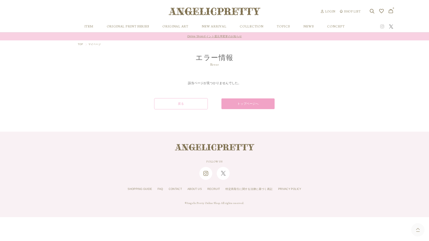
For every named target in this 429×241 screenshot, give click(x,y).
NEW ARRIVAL (214, 27)
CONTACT (175, 189)
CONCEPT (336, 27)
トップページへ (248, 104)
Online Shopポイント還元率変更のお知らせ (214, 35)
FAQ (160, 189)
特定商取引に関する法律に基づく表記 (248, 189)
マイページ (94, 44)
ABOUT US (194, 189)
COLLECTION (251, 27)
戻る (181, 104)
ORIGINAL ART (175, 27)
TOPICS (283, 27)
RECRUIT (213, 189)
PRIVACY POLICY (289, 189)
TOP (80, 44)
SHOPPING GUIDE (140, 189)
